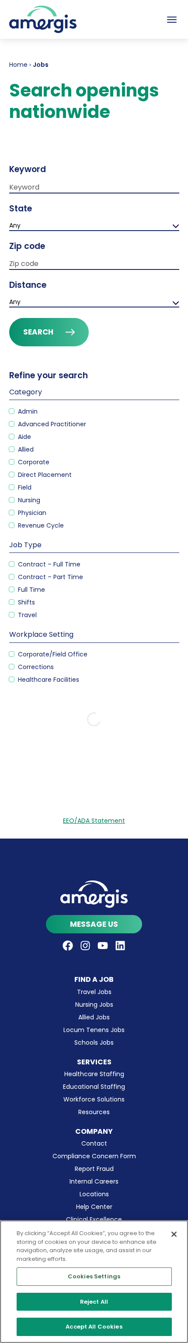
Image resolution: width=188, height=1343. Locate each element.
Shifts (25, 602)
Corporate (32, 462)
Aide (23, 436)
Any (15, 225)
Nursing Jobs (94, 1004)
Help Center (94, 1206)
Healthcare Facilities (47, 679)
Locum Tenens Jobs (94, 1029)
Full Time (30, 589)
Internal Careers (94, 1181)
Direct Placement (44, 474)
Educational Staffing (94, 1086)
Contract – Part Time (49, 577)
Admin (27, 411)
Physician (31, 512)
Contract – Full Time (48, 564)
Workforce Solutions (94, 1099)
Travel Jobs (94, 991)
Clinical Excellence (94, 1219)
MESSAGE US (94, 924)
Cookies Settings (94, 1276)
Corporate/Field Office (51, 654)
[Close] (174, 1234)
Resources (94, 1112)
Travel (26, 615)
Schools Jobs (94, 1042)
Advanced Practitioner (51, 424)
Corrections (35, 667)
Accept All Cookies (94, 1326)
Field (23, 487)
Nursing (28, 500)
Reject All (94, 1302)
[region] (94, 1281)
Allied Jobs (94, 1017)
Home (18, 64)
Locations (94, 1194)
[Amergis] (43, 19)
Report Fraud (94, 1168)
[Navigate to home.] (94, 894)
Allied (25, 449)
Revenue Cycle (40, 525)
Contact (94, 1143)
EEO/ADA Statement (94, 820)
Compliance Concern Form (94, 1156)
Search (38, 332)
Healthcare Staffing (94, 1074)
